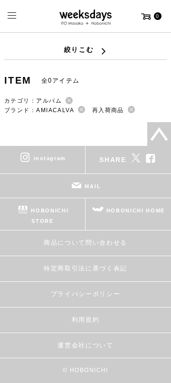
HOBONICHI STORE (49, 216)
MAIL (93, 186)
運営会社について (85, 345)
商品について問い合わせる (85, 242)
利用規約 (86, 319)
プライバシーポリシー (86, 293)
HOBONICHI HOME (135, 210)
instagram (50, 158)
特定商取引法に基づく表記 (85, 268)
